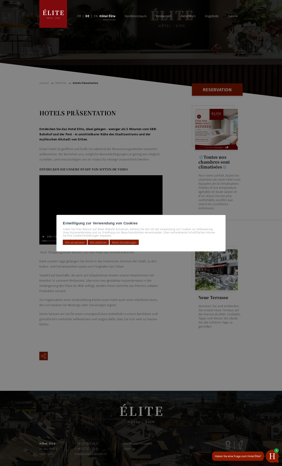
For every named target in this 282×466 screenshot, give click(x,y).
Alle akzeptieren (75, 242)
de (87, 16)
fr (79, 16)
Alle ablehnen (98, 242)
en (96, 16)
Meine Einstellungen (124, 242)
